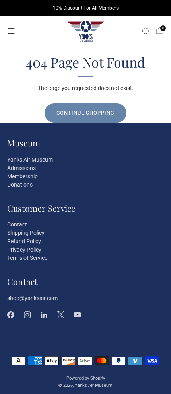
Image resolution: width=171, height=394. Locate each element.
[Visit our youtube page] (77, 314)
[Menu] (11, 31)
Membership (22, 176)
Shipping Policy (26, 233)
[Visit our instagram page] (27, 314)
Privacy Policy (24, 249)
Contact (17, 224)
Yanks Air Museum (30, 159)
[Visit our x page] (60, 314)
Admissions (21, 168)
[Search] (146, 31)
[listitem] (85, 8)
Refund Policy (24, 241)
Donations (20, 184)
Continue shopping (85, 113)
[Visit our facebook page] (10, 314)
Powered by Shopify (85, 378)
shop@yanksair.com (32, 298)
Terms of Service (27, 258)
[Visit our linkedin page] (43, 314)
